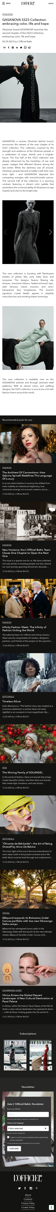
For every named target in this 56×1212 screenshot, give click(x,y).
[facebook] (9, 48)
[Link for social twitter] (19, 1189)
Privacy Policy (28, 1203)
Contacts (28, 1199)
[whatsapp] (25, 48)
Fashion (7, 14)
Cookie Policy (28, 1207)
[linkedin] (17, 48)
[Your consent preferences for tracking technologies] (51, 1207)
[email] (4, 48)
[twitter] (21, 48)
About (28, 1195)
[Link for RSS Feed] (36, 1188)
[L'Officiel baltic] (28, 3)
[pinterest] (13, 48)
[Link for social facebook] (25, 1189)
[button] (50, 232)
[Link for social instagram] (31, 1189)
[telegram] (29, 48)
